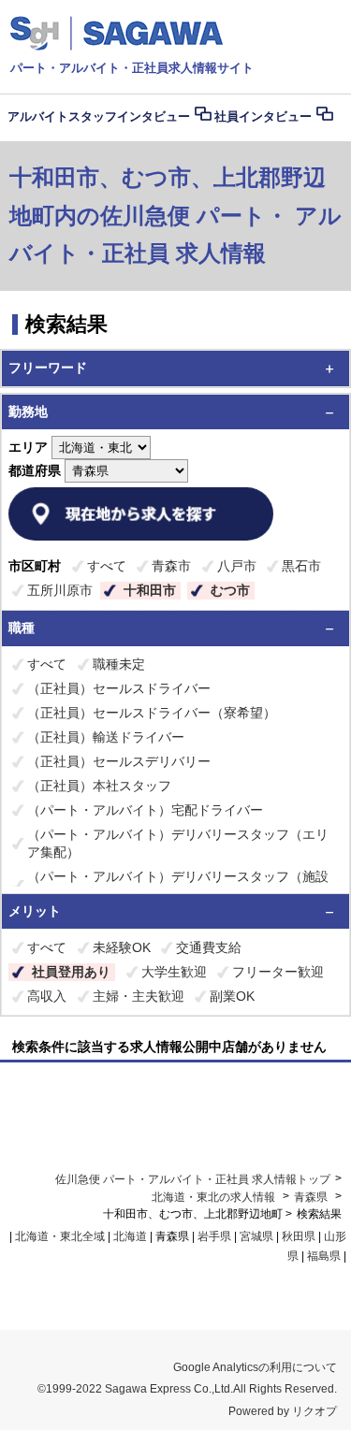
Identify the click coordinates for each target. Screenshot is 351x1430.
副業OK (232, 996)
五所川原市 (60, 590)
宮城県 (256, 1236)
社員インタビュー (263, 116)
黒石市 (301, 565)
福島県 (324, 1256)
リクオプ (314, 1411)
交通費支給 (208, 947)
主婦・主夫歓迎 (138, 996)
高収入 (46, 996)
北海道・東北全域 (60, 1236)
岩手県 (214, 1236)
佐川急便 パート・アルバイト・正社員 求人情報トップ (192, 1179)
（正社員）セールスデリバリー (119, 761)
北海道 (130, 1236)
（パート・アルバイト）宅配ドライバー (145, 809)
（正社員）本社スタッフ (99, 785)
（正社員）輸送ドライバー (105, 736)
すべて (106, 565)
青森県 (311, 1197)
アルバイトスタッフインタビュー (98, 116)
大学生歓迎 (174, 971)
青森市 (171, 565)
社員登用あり (71, 971)
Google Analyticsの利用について (255, 1367)
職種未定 (119, 664)
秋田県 (298, 1236)
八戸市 (236, 565)
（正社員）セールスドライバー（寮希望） (151, 712)
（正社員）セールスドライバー (119, 688)
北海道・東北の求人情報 (215, 1197)
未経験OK (122, 947)
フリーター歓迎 (278, 971)
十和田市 (150, 590)
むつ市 (230, 590)
